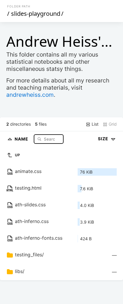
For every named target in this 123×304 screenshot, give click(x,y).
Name (22, 138)
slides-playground (35, 14)
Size (104, 138)
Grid (112, 124)
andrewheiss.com (30, 94)
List (94, 124)
